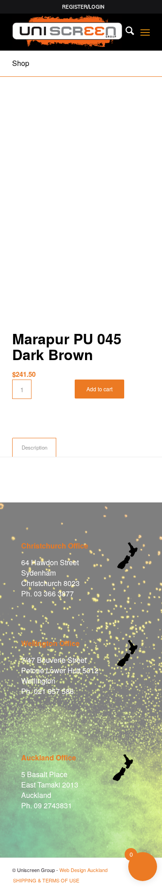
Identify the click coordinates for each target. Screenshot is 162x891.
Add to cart (99, 389)
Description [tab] (34, 447)
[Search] (125, 32)
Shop (20, 63)
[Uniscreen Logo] (67, 32)
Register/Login (83, 7)
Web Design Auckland (83, 869)
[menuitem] (83, 7)
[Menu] (145, 32)
